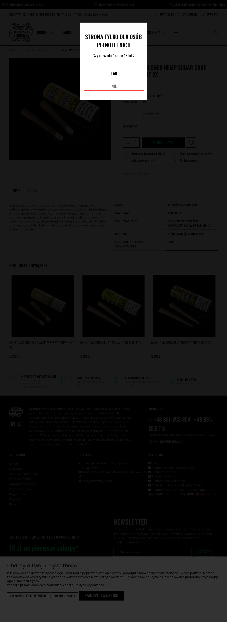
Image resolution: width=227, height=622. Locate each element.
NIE (114, 86)
